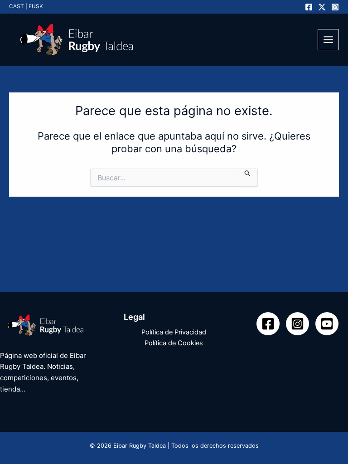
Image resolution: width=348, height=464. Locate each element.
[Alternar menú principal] (328, 39)
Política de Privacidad (173, 332)
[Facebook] (309, 7)
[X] (322, 7)
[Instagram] (335, 7)
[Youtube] (326, 323)
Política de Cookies (174, 343)
